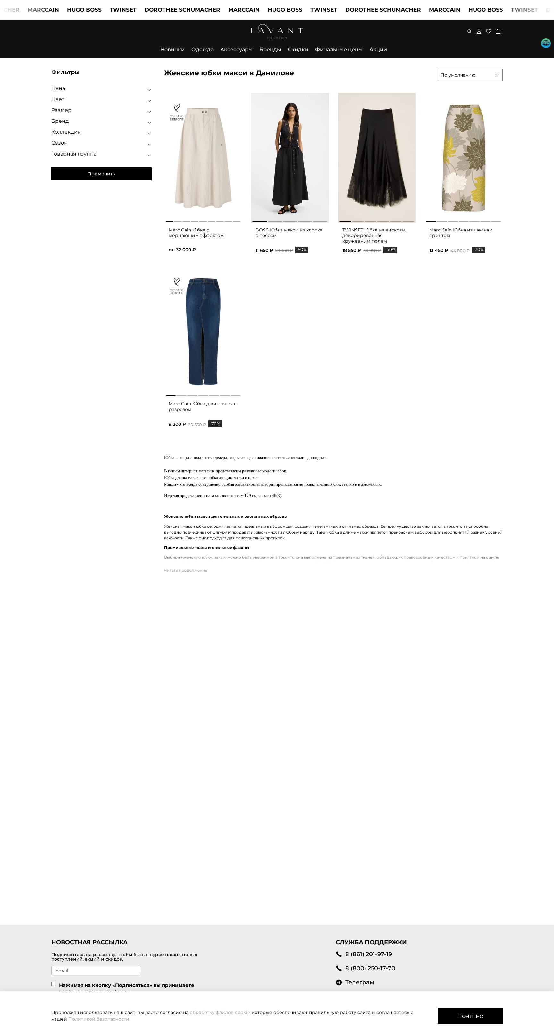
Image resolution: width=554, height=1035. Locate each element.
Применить (101, 174)
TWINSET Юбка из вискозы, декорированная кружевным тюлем (374, 235)
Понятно (470, 1016)
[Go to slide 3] (290, 220)
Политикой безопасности (98, 1019)
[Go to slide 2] (275, 220)
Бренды (270, 49)
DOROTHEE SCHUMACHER (166, 9)
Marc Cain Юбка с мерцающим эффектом (196, 233)
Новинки (172, 49)
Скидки (298, 49)
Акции (378, 49)
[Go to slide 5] (320, 220)
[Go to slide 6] (408, 220)
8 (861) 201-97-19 (368, 954)
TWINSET (106, 9)
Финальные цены (339, 49)
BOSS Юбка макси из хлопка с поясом (289, 233)
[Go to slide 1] (259, 220)
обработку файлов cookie (220, 1012)
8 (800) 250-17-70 (370, 968)
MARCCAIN (26, 9)
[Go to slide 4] (305, 220)
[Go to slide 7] (496, 220)
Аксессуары (236, 49)
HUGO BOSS (67, 9)
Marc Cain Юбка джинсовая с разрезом (203, 406)
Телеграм (359, 982)
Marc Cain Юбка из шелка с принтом (461, 233)
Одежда (202, 49)
